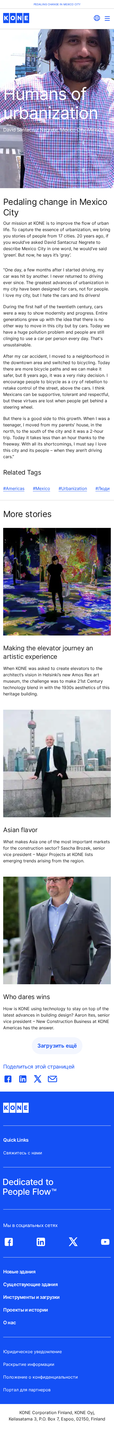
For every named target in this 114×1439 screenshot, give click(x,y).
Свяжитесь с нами (22, 1152)
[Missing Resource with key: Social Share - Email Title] (52, 1078)
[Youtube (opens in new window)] (105, 1240)
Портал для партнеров (27, 1389)
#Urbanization (73, 488)
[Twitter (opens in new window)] (73, 1240)
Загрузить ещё (57, 1046)
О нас (9, 1322)
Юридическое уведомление (32, 1351)
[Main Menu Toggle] (107, 18)
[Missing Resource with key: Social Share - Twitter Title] (37, 1078)
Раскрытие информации (28, 1364)
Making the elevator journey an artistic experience (48, 652)
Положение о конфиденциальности (40, 1377)
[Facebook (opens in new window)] (8, 1240)
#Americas (13, 488)
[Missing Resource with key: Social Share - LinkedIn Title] (23, 1078)
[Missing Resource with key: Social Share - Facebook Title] (8, 1078)
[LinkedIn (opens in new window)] (40, 1240)
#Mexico (41, 488)
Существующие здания (30, 1284)
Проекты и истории (25, 1310)
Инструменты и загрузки (31, 1297)
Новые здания (19, 1271)
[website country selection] (97, 18)
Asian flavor (20, 830)
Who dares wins (26, 997)
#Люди (102, 488)
